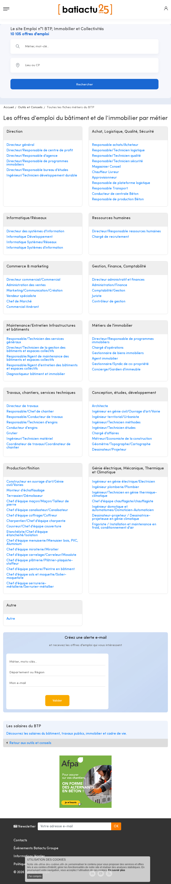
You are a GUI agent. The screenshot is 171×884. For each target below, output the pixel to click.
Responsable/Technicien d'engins (32, 422)
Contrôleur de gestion (108, 301)
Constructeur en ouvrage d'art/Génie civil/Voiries (35, 483)
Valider (57, 700)
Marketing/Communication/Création (34, 290)
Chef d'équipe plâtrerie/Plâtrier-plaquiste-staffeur (39, 562)
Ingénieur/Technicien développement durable (41, 175)
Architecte (100, 406)
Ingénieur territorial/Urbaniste (115, 417)
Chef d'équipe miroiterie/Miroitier (32, 549)
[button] (166, 8)
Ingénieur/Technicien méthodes (116, 422)
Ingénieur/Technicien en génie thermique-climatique (124, 494)
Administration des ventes (26, 285)
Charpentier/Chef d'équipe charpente (35, 521)
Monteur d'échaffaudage (25, 490)
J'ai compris (34, 876)
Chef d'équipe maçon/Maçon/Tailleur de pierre (37, 503)
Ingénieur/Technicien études (114, 428)
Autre (10, 619)
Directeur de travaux (22, 406)
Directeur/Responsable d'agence (32, 156)
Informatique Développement (29, 237)
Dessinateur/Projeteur (109, 449)
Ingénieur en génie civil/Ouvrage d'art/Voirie (126, 411)
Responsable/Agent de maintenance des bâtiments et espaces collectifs (37, 358)
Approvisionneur (104, 177)
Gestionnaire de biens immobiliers (118, 353)
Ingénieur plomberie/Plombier (115, 487)
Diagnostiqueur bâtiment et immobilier (35, 374)
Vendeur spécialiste (21, 296)
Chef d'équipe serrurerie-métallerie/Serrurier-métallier (30, 585)
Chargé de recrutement (110, 237)
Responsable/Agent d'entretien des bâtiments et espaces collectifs (42, 367)
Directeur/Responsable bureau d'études (37, 170)
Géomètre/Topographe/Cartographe (121, 444)
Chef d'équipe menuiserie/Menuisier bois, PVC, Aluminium (42, 542)
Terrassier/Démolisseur (24, 496)
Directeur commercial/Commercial (33, 279)
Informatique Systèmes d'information (34, 247)
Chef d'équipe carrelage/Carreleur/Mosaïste (41, 555)
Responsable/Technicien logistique (118, 150)
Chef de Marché (19, 301)
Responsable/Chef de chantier (30, 411)
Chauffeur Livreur (105, 172)
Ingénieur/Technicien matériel (29, 439)
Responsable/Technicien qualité (116, 156)
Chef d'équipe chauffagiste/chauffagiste (122, 501)
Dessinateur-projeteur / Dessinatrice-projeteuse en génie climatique (121, 517)
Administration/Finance (109, 285)
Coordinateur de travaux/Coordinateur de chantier (38, 446)
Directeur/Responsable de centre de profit (39, 150)
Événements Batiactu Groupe (36, 848)
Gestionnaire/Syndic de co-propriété (120, 364)
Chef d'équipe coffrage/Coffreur (31, 515)
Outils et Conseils (30, 107)
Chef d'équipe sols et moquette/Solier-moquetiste (36, 576)
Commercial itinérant (22, 307)
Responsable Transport (110, 188)
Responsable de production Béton (118, 199)
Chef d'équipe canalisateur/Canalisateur (37, 510)
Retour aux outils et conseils (30, 743)
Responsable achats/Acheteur (115, 145)
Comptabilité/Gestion (108, 290)
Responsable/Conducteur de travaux (34, 417)
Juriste (97, 296)
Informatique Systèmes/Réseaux (31, 242)
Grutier (12, 433)
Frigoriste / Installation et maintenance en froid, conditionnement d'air (124, 526)
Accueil (9, 107)
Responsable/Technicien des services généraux (35, 340)
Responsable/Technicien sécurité (117, 161)
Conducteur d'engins (22, 428)
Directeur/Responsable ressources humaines (126, 231)
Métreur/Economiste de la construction (122, 439)
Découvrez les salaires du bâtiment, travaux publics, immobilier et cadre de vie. (66, 733)
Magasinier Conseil (106, 166)
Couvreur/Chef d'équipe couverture (33, 526)
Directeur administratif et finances (118, 279)
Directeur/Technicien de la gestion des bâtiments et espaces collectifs (35, 349)
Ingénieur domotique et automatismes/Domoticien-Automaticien (123, 508)
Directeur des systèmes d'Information (35, 231)
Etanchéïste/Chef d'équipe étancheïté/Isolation (27, 533)
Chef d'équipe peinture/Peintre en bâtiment (40, 569)
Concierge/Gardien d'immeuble (116, 369)
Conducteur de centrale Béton (115, 194)
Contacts (20, 840)
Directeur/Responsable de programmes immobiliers (37, 163)
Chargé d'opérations (107, 347)
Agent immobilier (105, 358)
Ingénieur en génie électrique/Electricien (123, 481)
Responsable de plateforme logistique (121, 183)
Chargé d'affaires (105, 433)
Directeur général (20, 145)
